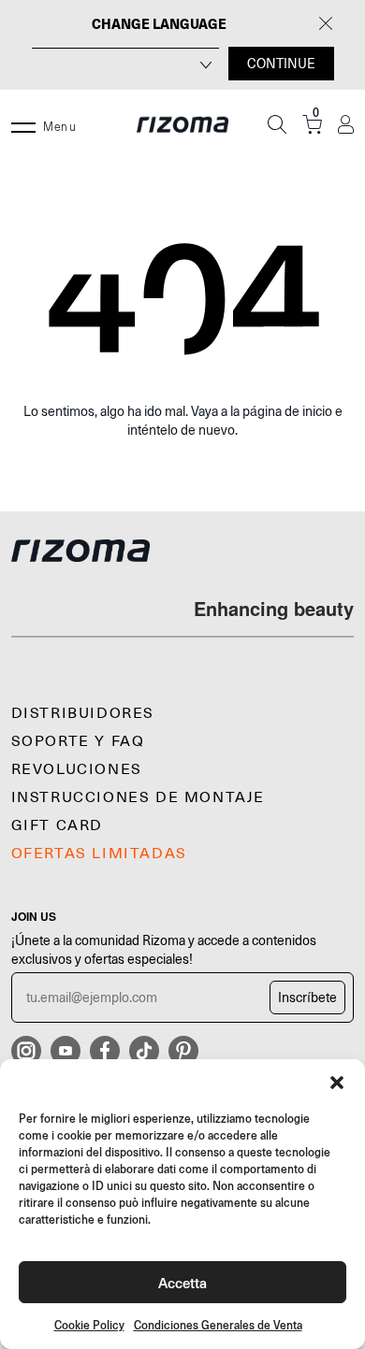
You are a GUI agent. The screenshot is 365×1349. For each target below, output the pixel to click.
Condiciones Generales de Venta (218, 1325)
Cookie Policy (89, 1325)
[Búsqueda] (277, 124)
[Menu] (23, 124)
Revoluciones (76, 769)
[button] (337, 1082)
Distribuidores (82, 713)
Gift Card (57, 825)
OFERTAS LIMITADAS (99, 853)
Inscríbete (307, 997)
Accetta (182, 1282)
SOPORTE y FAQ (78, 741)
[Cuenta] (346, 125)
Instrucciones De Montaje (138, 797)
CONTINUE (281, 63)
